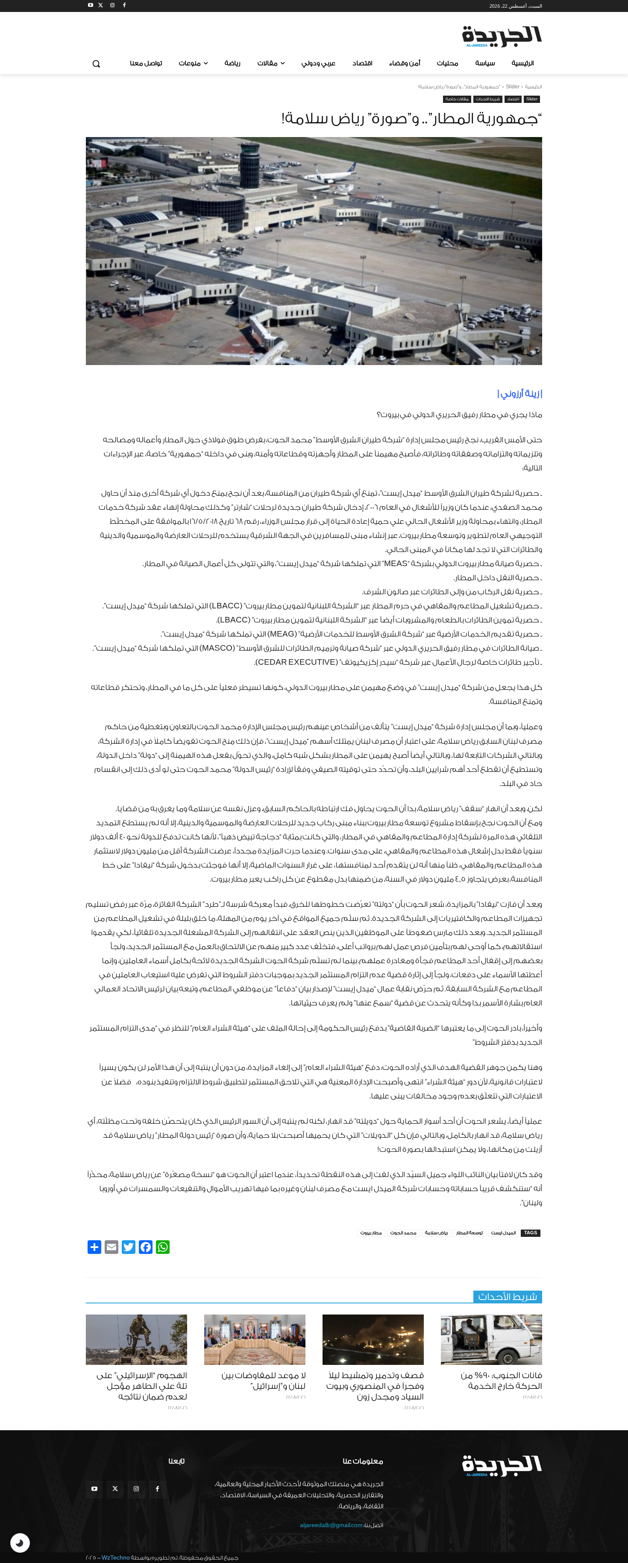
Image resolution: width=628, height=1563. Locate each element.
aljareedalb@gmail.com (331, 1525)
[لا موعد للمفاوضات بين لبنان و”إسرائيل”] (254, 1340)
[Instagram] (112, 6)
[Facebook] (124, 6)
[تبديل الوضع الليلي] (20, 1543)
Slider (512, 87)
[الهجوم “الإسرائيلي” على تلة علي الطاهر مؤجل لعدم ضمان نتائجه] (136, 1340)
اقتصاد (513, 99)
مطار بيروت (371, 1233)
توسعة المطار (469, 1233)
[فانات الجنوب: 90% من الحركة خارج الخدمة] (491, 1340)
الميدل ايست (503, 1233)
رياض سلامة (436, 1233)
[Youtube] (91, 6)
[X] (101, 6)
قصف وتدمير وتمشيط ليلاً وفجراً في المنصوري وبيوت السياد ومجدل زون (375, 1386)
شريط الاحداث (488, 99)
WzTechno (116, 1557)
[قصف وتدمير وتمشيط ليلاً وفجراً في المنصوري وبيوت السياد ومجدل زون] (373, 1340)
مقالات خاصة (457, 99)
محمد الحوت (403, 1233)
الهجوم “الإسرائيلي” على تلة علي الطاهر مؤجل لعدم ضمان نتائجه (142, 1386)
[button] (96, 63)
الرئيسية (533, 87)
